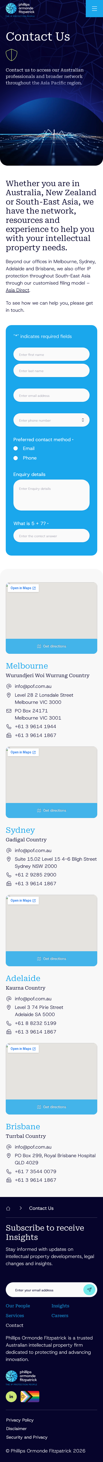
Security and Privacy (27, 1437)
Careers (60, 1315)
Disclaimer (16, 1428)
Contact (14, 1325)
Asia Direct (17, 290)
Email (28, 448)
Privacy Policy (20, 1420)
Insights (60, 1305)
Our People (18, 1305)
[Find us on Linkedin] (11, 1396)
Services (15, 1315)
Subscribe (89, 1289)
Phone (30, 458)
